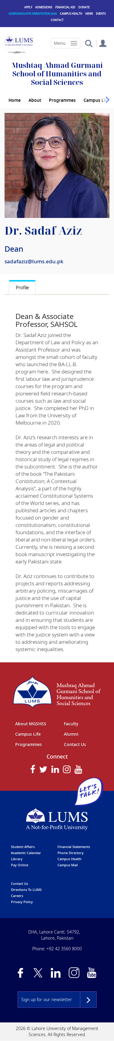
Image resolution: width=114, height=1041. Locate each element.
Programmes (62, 100)
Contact (57, 20)
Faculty (71, 724)
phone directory (70, 852)
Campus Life (96, 100)
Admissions (43, 7)
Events (101, 14)
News (89, 14)
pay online (19, 865)
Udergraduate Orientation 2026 (33, 14)
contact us (19, 883)
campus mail (67, 865)
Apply (28, 7)
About (35, 100)
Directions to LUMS (26, 889)
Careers (17, 895)
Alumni (71, 734)
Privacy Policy (22, 901)
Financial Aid (65, 7)
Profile (22, 287)
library (16, 859)
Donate (84, 7)
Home (15, 100)
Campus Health (71, 14)
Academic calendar (26, 852)
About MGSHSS (30, 724)
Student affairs (23, 846)
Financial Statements (73, 846)
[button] (88, 43)
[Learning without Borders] (16, 51)
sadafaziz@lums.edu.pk (34, 261)
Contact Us (75, 744)
